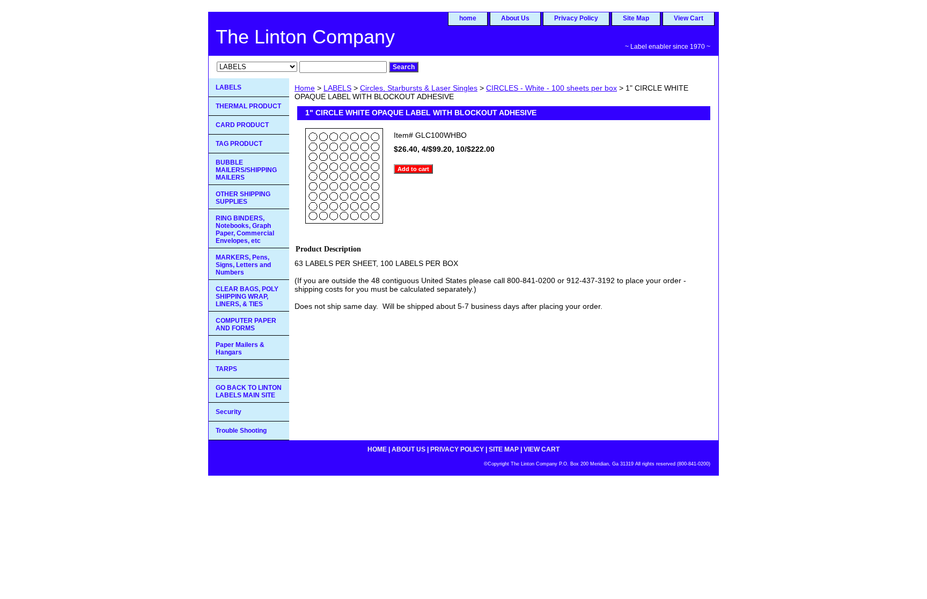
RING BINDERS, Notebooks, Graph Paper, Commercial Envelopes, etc (245, 230)
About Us (515, 18)
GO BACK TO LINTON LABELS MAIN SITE (249, 391)
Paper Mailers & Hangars (240, 348)
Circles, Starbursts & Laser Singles (418, 88)
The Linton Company (305, 37)
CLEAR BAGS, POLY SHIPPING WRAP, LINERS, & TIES (247, 296)
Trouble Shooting (241, 430)
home (467, 18)
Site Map (636, 18)
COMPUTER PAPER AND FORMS (246, 324)
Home (305, 88)
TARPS (226, 369)
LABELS (337, 88)
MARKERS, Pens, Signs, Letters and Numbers (243, 265)
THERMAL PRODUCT (248, 106)
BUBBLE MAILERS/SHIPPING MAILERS (246, 170)
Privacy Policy (576, 18)
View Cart (688, 18)
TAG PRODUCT (239, 143)
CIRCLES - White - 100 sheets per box (551, 88)
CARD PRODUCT (242, 125)
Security (228, 412)
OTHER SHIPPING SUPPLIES (243, 197)
